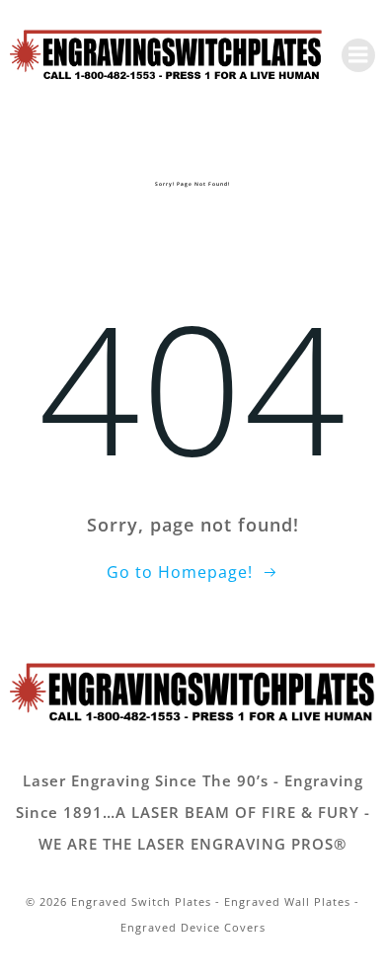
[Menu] (358, 55)
